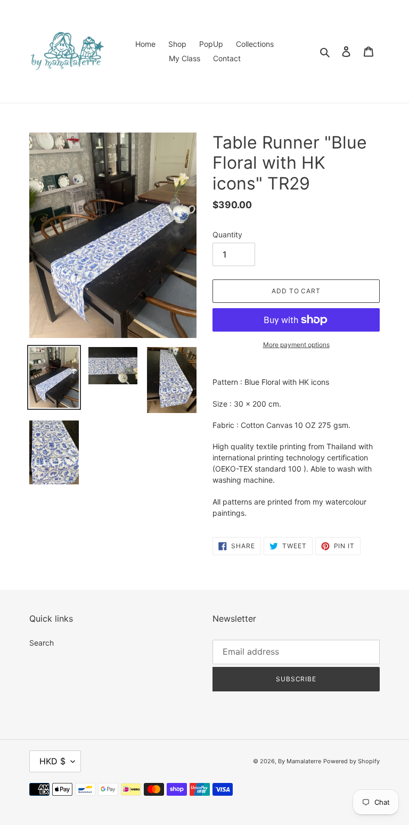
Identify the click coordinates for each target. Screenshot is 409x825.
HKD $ (52, 761)
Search (41, 642)
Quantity (227, 234)
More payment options (296, 345)
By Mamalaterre (299, 761)
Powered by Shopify (351, 761)
